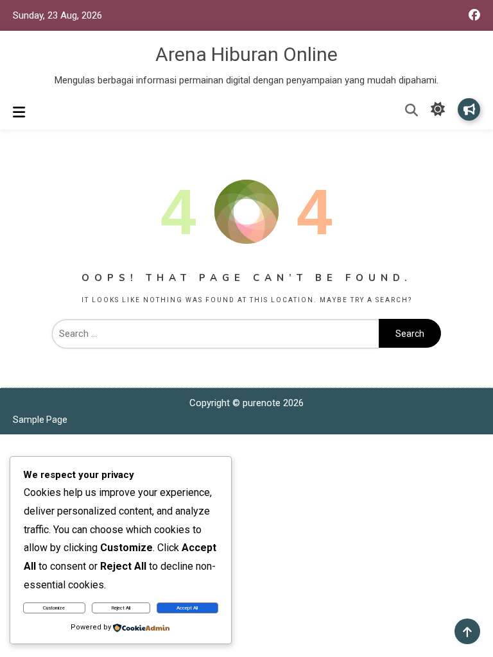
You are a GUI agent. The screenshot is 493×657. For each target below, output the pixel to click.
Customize (54, 608)
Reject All (121, 608)
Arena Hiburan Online (246, 54)
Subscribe (469, 109)
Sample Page (40, 419)
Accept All (187, 608)
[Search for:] (215, 333)
